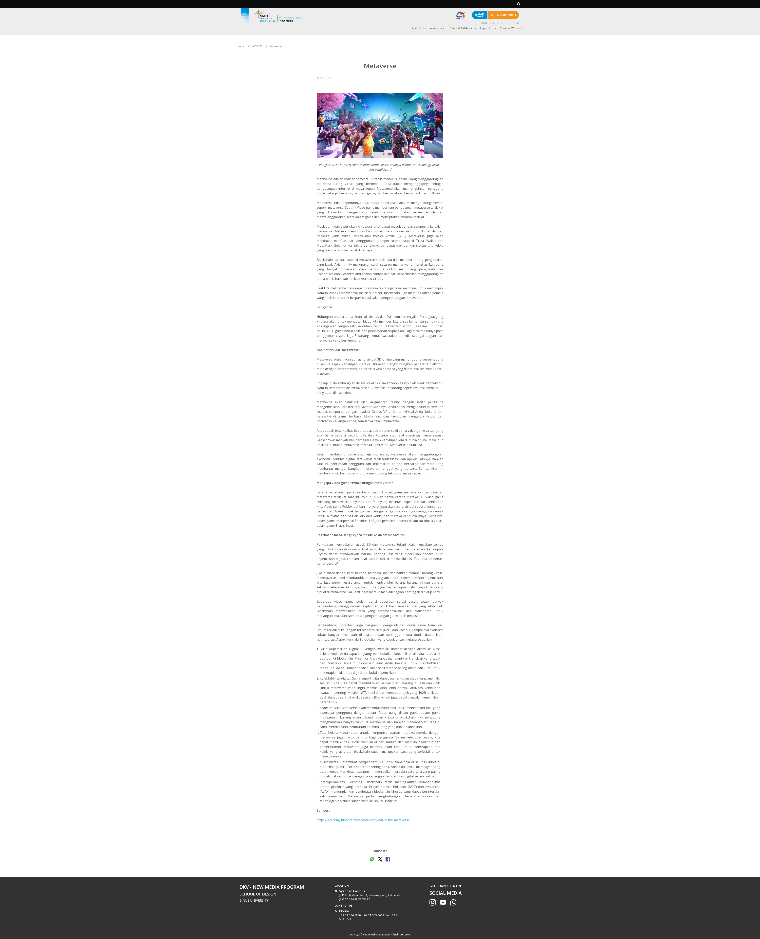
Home (241, 46)
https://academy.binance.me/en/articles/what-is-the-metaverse (363, 820)
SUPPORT (513, 23)
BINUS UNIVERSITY (491, 23)
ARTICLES (257, 46)
